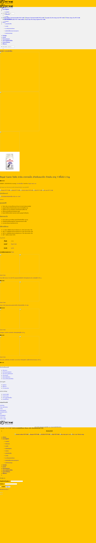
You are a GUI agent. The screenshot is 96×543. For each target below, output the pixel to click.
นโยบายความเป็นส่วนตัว (8, 373)
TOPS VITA (2, 417)
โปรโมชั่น (5, 35)
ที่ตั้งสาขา (5, 44)
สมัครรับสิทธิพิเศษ (6, 377)
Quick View (3, 275)
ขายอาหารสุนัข (6, 394)
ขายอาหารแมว (6, 396)
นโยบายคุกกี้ (5, 375)
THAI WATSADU (4, 407)
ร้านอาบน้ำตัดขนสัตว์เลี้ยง (8, 379)
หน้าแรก (4, 8)
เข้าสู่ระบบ (8, 486)
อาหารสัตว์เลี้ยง (8, 51)
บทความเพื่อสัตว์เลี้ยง (8, 40)
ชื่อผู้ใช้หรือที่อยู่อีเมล (5, 481)
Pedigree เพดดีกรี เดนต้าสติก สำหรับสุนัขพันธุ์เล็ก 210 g (12, 332)
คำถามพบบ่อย (6, 388)
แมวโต (12, 248)
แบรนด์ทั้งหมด (6, 399)
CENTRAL (2, 405)
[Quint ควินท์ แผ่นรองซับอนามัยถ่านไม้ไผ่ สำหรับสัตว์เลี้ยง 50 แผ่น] (19, 301)
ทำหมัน (12, 252)
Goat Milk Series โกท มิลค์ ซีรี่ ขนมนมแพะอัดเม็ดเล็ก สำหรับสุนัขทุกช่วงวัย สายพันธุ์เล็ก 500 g (20, 278)
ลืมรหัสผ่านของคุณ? (4, 489)
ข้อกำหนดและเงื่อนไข (7, 372)
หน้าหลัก (2, 51)
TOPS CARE (3, 419)
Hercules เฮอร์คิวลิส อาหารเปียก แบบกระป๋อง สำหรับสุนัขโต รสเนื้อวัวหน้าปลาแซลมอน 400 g (20, 360)
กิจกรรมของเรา (6, 39)
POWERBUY (3, 415)
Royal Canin (31, 183)
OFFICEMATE (3, 410)
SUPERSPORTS (3, 412)
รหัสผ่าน (2, 484)
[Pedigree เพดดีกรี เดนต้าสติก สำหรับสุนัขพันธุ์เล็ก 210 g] (19, 328)
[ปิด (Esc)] (0, 492)
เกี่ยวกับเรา (5, 370)
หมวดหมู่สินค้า (6, 9)
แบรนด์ (4, 37)
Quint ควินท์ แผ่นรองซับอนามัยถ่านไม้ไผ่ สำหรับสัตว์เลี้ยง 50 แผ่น (14, 305)
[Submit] (3, 15)
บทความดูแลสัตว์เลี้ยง (7, 397)
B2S (1, 414)
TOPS (1, 409)
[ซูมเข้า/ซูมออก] (1, 492)
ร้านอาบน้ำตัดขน (6, 42)
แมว (35, 183)
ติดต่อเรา (4, 385)
